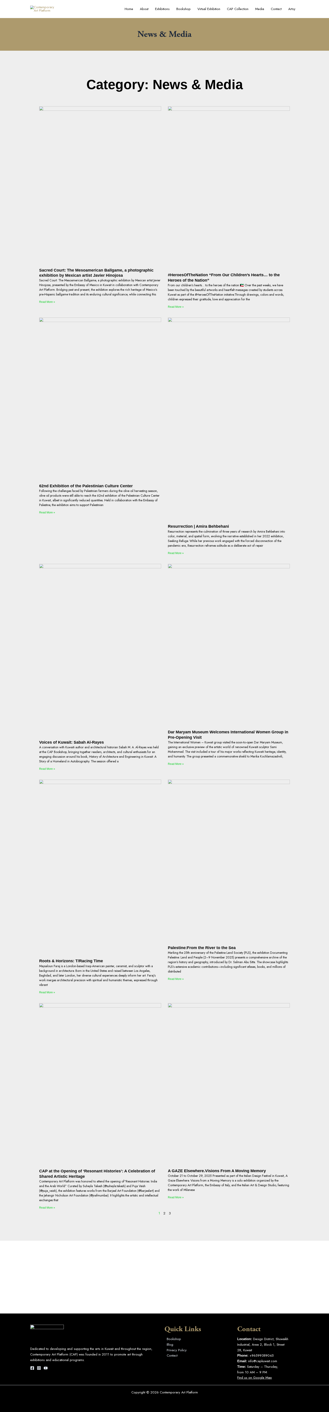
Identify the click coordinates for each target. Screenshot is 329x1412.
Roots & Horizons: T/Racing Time (71, 961)
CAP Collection (237, 8)
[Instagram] (39, 1368)
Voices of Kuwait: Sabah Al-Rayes (71, 742)
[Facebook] (32, 1368)
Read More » (47, 301)
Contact (276, 8)
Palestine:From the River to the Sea (202, 948)
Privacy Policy (177, 1350)
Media (259, 8)
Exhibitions (162, 8)
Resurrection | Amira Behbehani (198, 526)
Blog (170, 1344)
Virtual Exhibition (208, 8)
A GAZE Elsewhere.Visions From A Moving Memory (217, 1171)
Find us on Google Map (254, 1377)
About (144, 8)
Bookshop (183, 8)
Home (129, 8)
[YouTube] (46, 1368)
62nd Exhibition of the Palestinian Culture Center (86, 486)
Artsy (291, 8)
